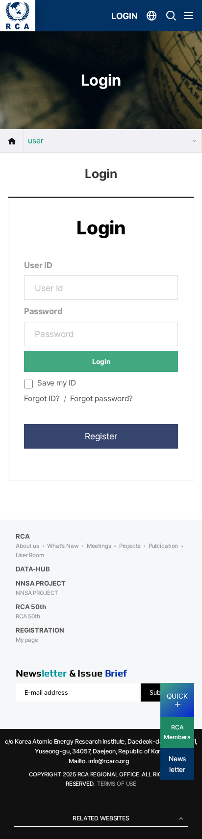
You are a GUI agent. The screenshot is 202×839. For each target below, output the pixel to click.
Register (101, 436)
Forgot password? (101, 398)
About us (27, 546)
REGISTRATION (40, 630)
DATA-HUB (33, 569)
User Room (30, 555)
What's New (63, 546)
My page (27, 639)
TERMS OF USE (116, 783)
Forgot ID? (42, 398)
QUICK (177, 696)
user (36, 140)
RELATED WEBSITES (101, 818)
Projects (130, 546)
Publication (163, 546)
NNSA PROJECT (36, 593)
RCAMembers (177, 732)
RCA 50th (28, 616)
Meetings (99, 546)
